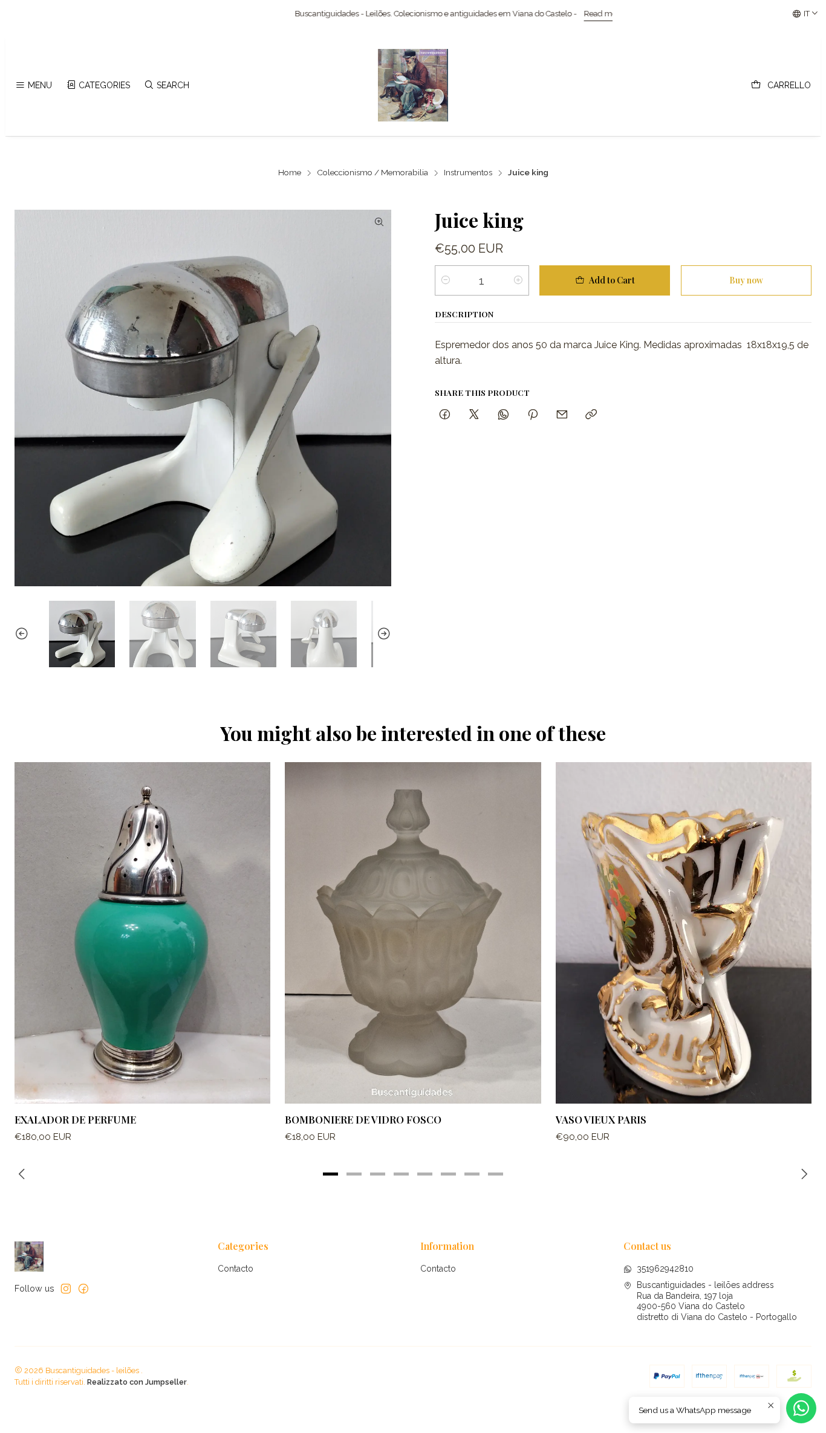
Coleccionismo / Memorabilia (372, 173)
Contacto (235, 1268)
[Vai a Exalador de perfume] (142, 932)
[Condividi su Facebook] (445, 414)
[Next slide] (382, 634)
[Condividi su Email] (562, 414)
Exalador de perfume (75, 1119)
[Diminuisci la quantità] (445, 280)
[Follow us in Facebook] (83, 1289)
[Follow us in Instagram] (66, 1289)
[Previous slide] (24, 634)
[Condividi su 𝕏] (474, 414)
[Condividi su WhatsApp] (503, 414)
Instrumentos (468, 173)
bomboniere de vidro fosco (363, 1119)
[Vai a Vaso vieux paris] (683, 932)
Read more (469, 13)
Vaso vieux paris (601, 1119)
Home (289, 173)
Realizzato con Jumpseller (137, 1381)
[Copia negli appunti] (591, 414)
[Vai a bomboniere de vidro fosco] (413, 932)
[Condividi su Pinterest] (532, 414)
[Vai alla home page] (413, 85)
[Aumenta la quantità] (518, 280)
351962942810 (665, 1268)
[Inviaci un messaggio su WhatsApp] (801, 1408)
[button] (331, 1174)
